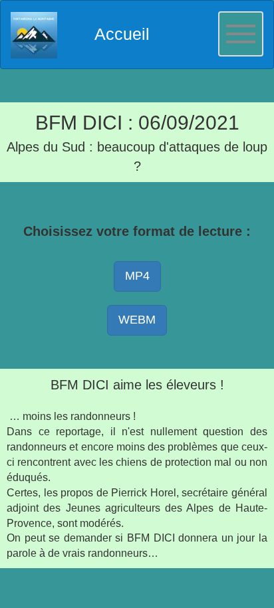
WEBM (137, 319)
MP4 (137, 275)
